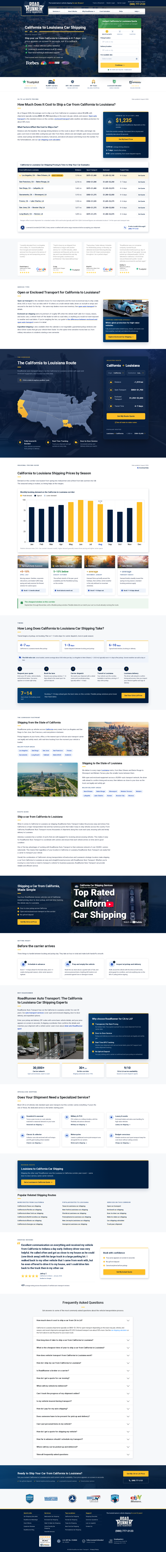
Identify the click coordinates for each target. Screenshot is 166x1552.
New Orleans (88, 791)
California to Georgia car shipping (30, 1224)
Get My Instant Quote (124, 1272)
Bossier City (120, 796)
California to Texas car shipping (29, 1206)
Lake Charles (98, 796)
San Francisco (58, 750)
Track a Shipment (98, 3)
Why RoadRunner (88, 11)
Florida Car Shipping (71, 1519)
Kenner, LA (38, 214)
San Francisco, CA (26, 182)
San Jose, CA (24, 208)
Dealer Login (111, 3)
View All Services (49, 1531)
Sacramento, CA (25, 195)
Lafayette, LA (38, 188)
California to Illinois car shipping (29, 1220)
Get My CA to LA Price (28, 922)
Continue (119, 65)
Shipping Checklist (91, 1516)
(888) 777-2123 (137, 4)
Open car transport (114, 1206)
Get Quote (141, 175)
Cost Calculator (105, 11)
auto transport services (34, 1013)
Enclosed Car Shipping (51, 1519)
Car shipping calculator (115, 1220)
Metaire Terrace (126, 791)
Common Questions (92, 1519)
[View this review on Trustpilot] (74, 270)
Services (56, 11)
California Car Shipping (72, 1516)
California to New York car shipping (30, 1213)
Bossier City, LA (39, 208)
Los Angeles (23, 750)
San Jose (46, 750)
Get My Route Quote (126, 416)
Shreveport (113, 791)
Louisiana (105, 770)
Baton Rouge (100, 791)
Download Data (143, 468)
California (49, 729)
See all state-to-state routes (127, 422)
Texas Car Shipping (71, 1523)
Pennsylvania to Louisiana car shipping (76, 1217)
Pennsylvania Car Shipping (73, 1530)
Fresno (69, 750)
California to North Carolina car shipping (32, 1217)
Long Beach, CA (25, 214)
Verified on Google (45, 1278)
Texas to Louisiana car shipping (73, 1206)
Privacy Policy (94, 1549)
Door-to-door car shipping (116, 1213)
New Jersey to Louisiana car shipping (76, 1220)
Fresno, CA (23, 201)
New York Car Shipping (72, 1526)
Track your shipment (114, 1224)
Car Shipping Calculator (31, 1516)
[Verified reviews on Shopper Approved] (45, 1541)
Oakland (46, 755)
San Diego (35, 750)
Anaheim (68, 755)
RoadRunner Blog (29, 1530)
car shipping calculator (119, 1330)
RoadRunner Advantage (31, 1519)
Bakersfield (57, 755)
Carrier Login (121, 3)
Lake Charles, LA (37, 201)
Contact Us (89, 1526)
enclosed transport (62, 119)
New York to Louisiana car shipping (75, 1210)
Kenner (109, 796)
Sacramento (23, 755)
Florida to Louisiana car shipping (74, 1213)
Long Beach (35, 755)
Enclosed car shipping (115, 1210)
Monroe (131, 796)
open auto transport (86, 306)
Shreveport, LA (40, 195)
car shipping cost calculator (49, 140)
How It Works (72, 11)
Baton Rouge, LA (42, 182)
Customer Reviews (29, 1526)
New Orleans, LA (43, 175)
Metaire (138, 791)
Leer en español (91, 1523)
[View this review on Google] (41, 270)
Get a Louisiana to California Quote (37, 1182)
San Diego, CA (24, 188)
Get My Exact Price (126, 139)
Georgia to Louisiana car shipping (74, 1224)
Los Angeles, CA (28, 175)
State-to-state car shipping (117, 1217)
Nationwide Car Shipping (51, 1516)
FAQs (121, 11)
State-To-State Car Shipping (52, 1523)
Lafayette (87, 796)
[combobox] (120, 41)
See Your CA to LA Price (133, 695)
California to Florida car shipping (30, 1210)
